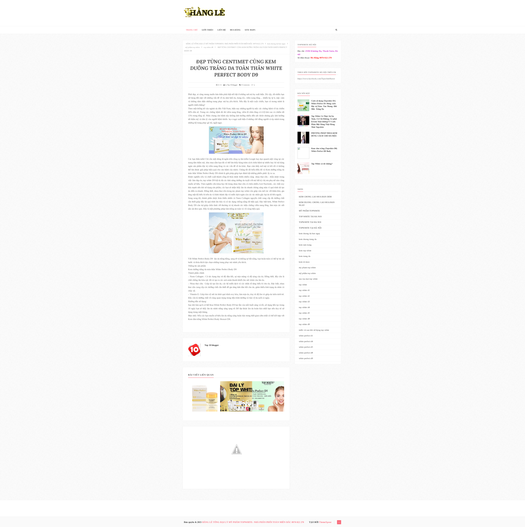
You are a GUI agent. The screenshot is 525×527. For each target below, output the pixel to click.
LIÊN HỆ (222, 30)
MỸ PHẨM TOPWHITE (309, 211)
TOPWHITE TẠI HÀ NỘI (310, 228)
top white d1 (304, 290)
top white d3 (304, 301)
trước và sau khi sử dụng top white (314, 330)
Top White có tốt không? (321, 164)
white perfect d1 (306, 336)
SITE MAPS (250, 30)
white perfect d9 (306, 358)
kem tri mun (304, 262)
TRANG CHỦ (192, 30)
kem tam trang (305, 245)
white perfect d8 (306, 353)
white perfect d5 (306, 347)
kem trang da (304, 256)
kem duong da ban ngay (309, 233)
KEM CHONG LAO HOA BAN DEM (315, 197)
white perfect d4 (306, 341)
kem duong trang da (308, 239)
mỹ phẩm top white (307, 273)
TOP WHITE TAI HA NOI (310, 216)
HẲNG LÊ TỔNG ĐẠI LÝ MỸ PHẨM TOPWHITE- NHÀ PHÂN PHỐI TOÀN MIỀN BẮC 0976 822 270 (253, 522)
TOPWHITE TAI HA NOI (310, 222)
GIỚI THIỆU (207, 30)
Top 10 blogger (212, 345)
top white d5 (304, 313)
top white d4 (304, 307)
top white (303, 285)
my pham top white (307, 267)
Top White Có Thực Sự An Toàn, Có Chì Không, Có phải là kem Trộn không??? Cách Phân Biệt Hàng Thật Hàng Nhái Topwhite (324, 121)
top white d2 (304, 296)
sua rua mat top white (308, 279)
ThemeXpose (325, 522)
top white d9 (304, 324)
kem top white (305, 250)
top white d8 (304, 319)
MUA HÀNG (235, 30)
